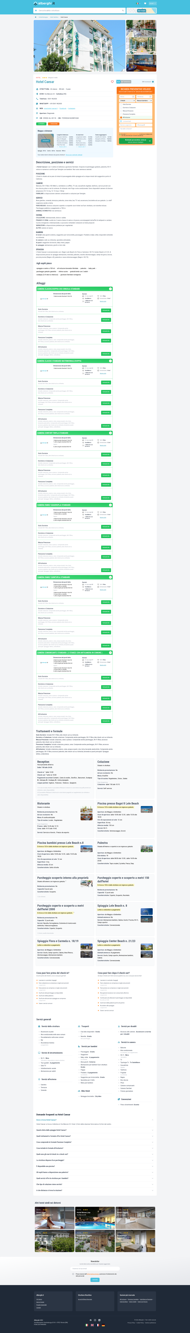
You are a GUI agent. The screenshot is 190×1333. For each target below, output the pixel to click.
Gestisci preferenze (150, 1323)
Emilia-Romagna (43, 17)
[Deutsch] (103, 1325)
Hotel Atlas (41, 1212)
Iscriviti (95, 1280)
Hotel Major (122, 1235)
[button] (138, 3)
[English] (92, 1325)
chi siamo (39, 1299)
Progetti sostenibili (41, 1305)
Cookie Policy (140, 1323)
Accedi (152, 3)
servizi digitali (40, 1302)
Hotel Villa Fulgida (84, 1235)
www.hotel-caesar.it (50, 108)
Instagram (71, 108)
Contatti (38, 1307)
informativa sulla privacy (132, 134)
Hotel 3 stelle (132, 1301)
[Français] (97, 1325)
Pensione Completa (133, 1299)
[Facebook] (91, 1320)
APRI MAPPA (46, 140)
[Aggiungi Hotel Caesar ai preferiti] (112, 82)
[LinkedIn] (99, 1320)
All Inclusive (123, 1299)
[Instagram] (95, 1320)
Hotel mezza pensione (146, 1299)
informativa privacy (93, 1274)
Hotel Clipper (122, 1212)
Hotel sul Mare (124, 1301)
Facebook (62, 108)
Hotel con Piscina (142, 1301)
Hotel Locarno (42, 1235)
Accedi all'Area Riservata (85, 1299)
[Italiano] (86, 1325)
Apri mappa (141, 10)
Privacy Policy (131, 1323)
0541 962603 (52, 99)
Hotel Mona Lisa (83, 1212)
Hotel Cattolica (54, 17)
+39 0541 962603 (56, 104)
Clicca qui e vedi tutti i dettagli (74, 155)
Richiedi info (106, 310)
